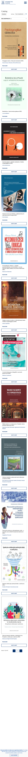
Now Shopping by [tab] (5, 18)
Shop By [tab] (4, 14)
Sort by (12, 14)
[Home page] (8, 3)
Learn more (19, 752)
